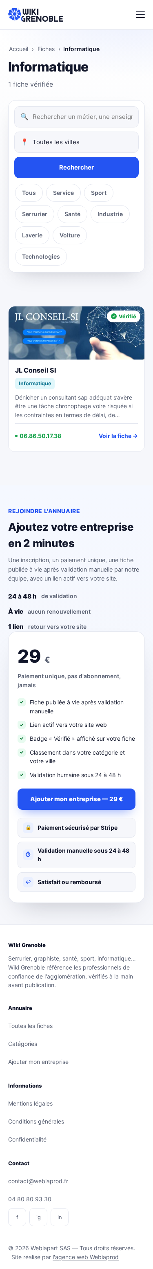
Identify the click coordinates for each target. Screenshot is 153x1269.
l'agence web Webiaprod (86, 1256)
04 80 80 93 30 (29, 1198)
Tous (29, 192)
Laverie (32, 235)
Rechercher (76, 167)
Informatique (35, 383)
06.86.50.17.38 (40, 435)
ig (38, 1217)
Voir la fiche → (118, 435)
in (60, 1217)
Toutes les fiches (30, 1025)
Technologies (41, 256)
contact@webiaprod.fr (38, 1180)
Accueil (18, 48)
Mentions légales (30, 1103)
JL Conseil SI (35, 370)
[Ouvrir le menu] (140, 15)
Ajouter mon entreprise (38, 1061)
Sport (98, 192)
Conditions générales (36, 1121)
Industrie (110, 213)
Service (63, 192)
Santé (72, 213)
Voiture (70, 235)
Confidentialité (27, 1139)
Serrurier (34, 213)
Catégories (22, 1043)
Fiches (46, 48)
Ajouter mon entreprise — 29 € (76, 799)
